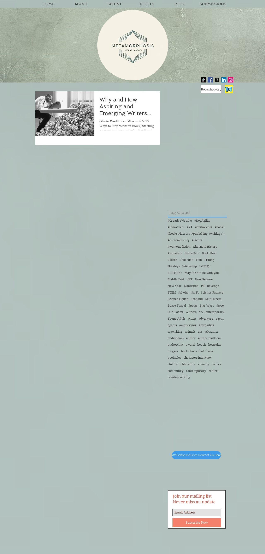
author (191, 338)
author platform (209, 338)
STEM (172, 292)
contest (213, 371)
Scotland (197, 299)
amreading (206, 325)
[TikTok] (203, 79)
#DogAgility (202, 220)
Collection (186, 260)
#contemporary (178, 240)
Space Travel (177, 305)
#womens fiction (179, 246)
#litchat (197, 240)
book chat (197, 351)
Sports (192, 305)
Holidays (174, 266)
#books (219, 227)
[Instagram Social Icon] (230, 79)
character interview (198, 357)
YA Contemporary (211, 312)
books (210, 351)
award (190, 344)
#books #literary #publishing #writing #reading (197, 233)
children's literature (182, 364)
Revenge (213, 286)
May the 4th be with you (202, 273)
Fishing (209, 260)
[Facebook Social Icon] (210, 79)
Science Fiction (178, 299)
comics (216, 364)
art (200, 331)
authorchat (175, 344)
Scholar (183, 292)
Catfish (172, 260)
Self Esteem (213, 299)
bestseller (215, 344)
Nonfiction (191, 286)
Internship (189, 266)
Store (220, 305)
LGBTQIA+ (175, 273)
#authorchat (203, 227)
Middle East (176, 279)
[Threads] (217, 79)
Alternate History (205, 246)
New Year (175, 286)
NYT (190, 279)
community (175, 371)
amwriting (175, 331)
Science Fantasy (212, 292)
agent (220, 318)
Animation (175, 253)
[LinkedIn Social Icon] (223, 79)
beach (201, 344)
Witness (191, 312)
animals (190, 331)
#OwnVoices (176, 227)
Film (199, 260)
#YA (190, 227)
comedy (203, 364)
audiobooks (176, 338)
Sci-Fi (195, 292)
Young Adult (176, 318)
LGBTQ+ (205, 266)
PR (203, 286)
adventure (206, 318)
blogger (173, 351)
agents (172, 325)
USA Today (175, 312)
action (192, 318)
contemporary (196, 371)
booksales (174, 357)
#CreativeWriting (180, 220)
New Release (204, 279)
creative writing (179, 377)
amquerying (187, 325)
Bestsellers (192, 253)
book (184, 351)
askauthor (212, 331)
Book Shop (209, 253)
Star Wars (207, 305)
